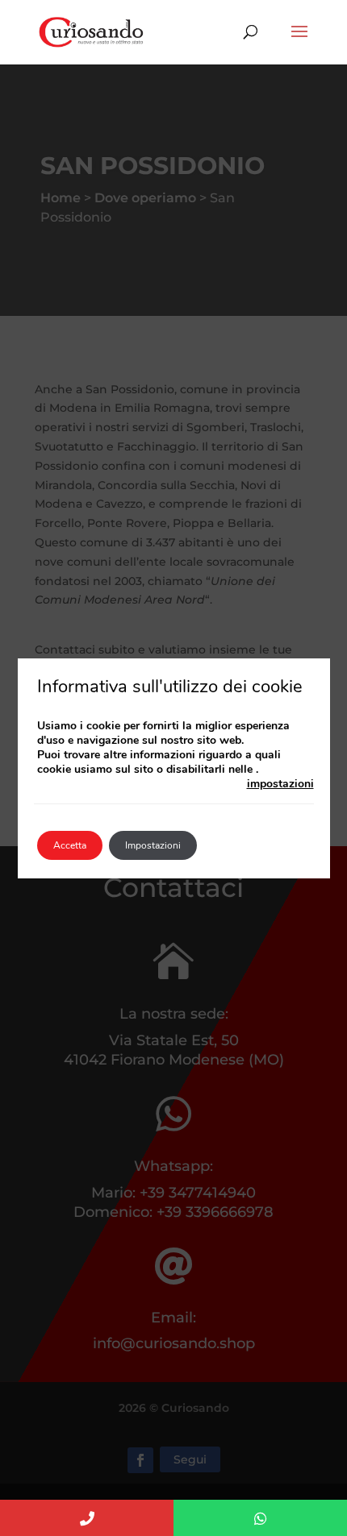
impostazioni (280, 784)
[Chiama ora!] (87, 1518)
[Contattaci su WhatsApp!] (260, 1518)
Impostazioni (153, 845)
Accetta (69, 845)
